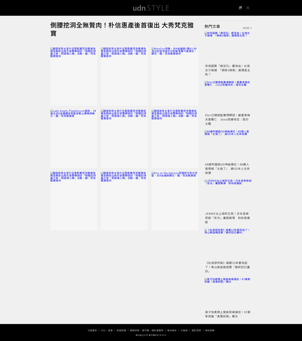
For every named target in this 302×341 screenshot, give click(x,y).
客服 (110, 330)
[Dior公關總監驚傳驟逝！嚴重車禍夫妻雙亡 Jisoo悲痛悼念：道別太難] (228, 96)
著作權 (145, 330)
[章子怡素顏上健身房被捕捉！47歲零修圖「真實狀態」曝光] (228, 293)
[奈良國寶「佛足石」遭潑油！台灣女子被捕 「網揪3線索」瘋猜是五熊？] (228, 47)
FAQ (103, 330)
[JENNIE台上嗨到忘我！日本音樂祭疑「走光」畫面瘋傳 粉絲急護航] (228, 195)
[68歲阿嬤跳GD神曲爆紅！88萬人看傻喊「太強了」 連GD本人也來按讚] (228, 146)
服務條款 (135, 330)
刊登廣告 (92, 330)
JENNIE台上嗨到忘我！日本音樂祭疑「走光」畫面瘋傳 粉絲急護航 (227, 217)
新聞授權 (121, 330)
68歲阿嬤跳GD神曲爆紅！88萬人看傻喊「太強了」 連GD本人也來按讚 (227, 168)
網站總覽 (210, 330)
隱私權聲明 (157, 330)
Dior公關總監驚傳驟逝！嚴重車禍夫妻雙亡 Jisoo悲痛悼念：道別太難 (227, 119)
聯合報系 (172, 330)
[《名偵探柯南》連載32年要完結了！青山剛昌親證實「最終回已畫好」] (228, 244)
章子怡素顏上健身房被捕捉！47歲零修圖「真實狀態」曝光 (227, 314)
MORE (246, 28)
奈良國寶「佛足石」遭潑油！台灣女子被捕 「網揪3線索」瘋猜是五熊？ (227, 70)
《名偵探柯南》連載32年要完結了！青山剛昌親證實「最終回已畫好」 (227, 267)
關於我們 (196, 330)
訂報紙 (184, 330)
